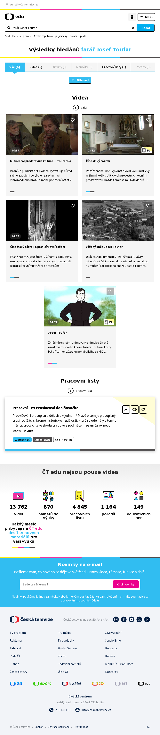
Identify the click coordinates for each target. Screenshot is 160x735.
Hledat (145, 28)
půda (83, 36)
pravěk (27, 36)
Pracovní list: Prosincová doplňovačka (45, 407)
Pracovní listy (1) (114, 67)
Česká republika (43, 36)
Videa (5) (36, 67)
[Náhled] (135, 409)
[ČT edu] (14, 18)
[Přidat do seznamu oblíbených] (72, 120)
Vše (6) (14, 67)
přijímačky (61, 36)
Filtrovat (82, 80)
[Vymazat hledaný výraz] (133, 27)
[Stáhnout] (126, 409)
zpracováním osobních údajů (80, 600)
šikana (73, 36)
